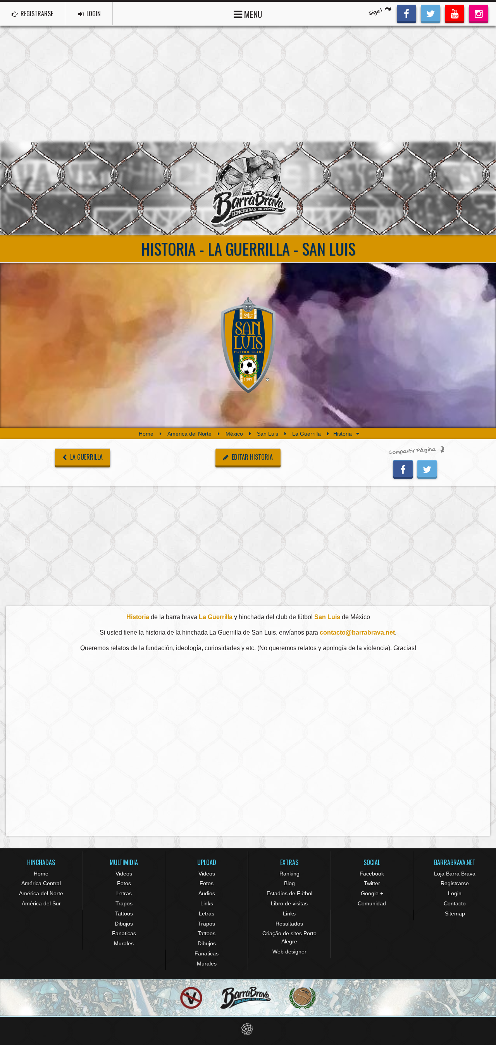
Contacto (455, 903)
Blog (289, 883)
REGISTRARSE (36, 13)
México (234, 434)
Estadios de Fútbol (289, 893)
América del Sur (41, 903)
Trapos (124, 903)
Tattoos (124, 913)
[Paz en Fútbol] (191, 998)
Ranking (289, 873)
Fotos (124, 883)
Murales (124, 943)
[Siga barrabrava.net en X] (430, 13)
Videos (123, 873)
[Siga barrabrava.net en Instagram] (478, 13)
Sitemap (455, 913)
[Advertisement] (248, 83)
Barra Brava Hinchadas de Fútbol (248, 188)
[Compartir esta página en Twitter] (427, 468)
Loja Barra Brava (454, 873)
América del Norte (189, 434)
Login (455, 893)
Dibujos (124, 923)
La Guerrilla (306, 434)
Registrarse (455, 883)
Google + (372, 893)
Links (206, 903)
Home (146, 434)
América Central (41, 883)
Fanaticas (124, 933)
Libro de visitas (289, 903)
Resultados (289, 923)
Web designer (289, 951)
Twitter (372, 883)
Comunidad (372, 903)
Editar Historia (251, 457)
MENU (252, 14)
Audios (206, 893)
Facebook (372, 873)
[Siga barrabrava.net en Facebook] (406, 13)
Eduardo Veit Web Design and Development (248, 1029)
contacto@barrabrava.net (357, 632)
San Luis (267, 434)
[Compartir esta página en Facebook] (403, 468)
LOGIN (93, 13)
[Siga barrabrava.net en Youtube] (454, 13)
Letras (124, 893)
